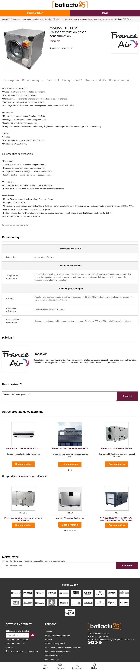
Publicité (48, 639)
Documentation (35, 13)
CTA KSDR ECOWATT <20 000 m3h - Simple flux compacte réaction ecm (116, 519)
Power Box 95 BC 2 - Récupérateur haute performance (23, 519)
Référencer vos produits (55, 643)
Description (11, 80)
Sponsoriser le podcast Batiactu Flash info (63, 647)
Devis (105, 13)
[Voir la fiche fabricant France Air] (15, 358)
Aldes (70, 513)
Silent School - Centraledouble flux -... (23, 448)
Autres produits (95, 80)
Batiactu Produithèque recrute (57, 635)
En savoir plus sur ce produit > (16, 225)
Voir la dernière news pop (17, 639)
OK (32, 635)
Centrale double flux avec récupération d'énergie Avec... (70, 455)
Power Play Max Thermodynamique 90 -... (70, 449)
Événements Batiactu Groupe (57, 651)
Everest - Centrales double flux (70, 518)
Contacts (48, 632)
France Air (55, 41)
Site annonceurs (52, 659)
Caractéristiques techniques (70, 288)
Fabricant (53, 80)
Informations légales (53, 655)
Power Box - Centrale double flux (116, 448)
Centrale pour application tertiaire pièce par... (23, 454)
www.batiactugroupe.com (99, 636)
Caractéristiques (32, 80)
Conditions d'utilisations (70, 266)
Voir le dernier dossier (15, 643)
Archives (9, 647)
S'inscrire (127, 566)
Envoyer (127, 396)
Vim (116, 513)
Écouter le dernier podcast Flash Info (22, 651)
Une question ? (72, 80)
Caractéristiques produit (70, 249)
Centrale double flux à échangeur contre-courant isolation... (117, 455)
